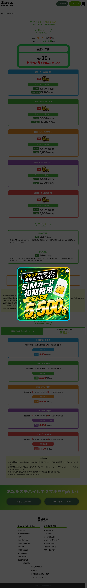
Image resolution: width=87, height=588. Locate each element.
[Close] (67, 271)
